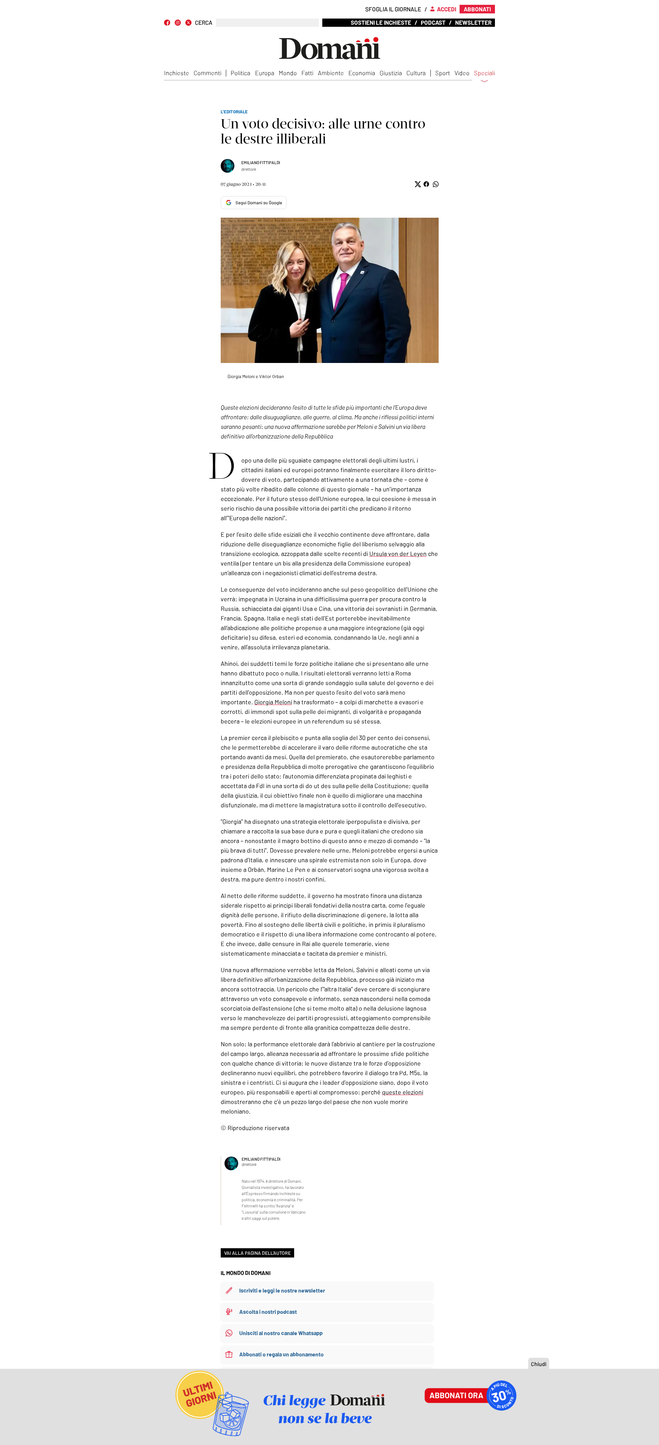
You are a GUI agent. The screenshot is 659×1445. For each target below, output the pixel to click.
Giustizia (391, 73)
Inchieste (176, 73)
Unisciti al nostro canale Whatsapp (281, 1333)
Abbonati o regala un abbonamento (281, 1354)
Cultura (416, 73)
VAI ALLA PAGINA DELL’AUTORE (257, 1253)
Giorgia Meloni (273, 702)
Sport (442, 73)
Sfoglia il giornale (393, 8)
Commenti (207, 73)
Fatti (307, 73)
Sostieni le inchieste (381, 22)
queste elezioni (402, 1092)
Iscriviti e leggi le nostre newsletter (282, 1290)
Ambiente (331, 73)
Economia (361, 73)
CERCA (203, 22)
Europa (264, 73)
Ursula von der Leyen (398, 553)
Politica (240, 73)
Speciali (484, 73)
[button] (417, 184)
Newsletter (473, 22)
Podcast (433, 22)
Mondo (288, 73)
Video (462, 73)
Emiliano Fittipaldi (260, 162)
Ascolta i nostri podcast (268, 1311)
